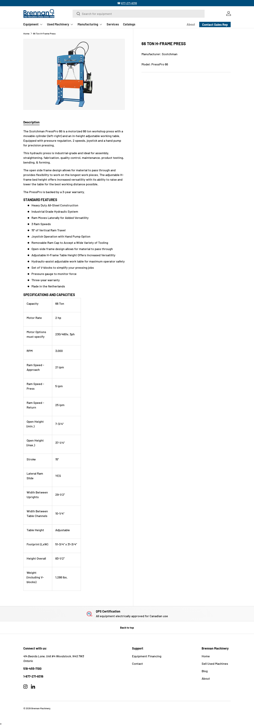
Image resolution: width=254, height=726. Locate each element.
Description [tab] (31, 122)
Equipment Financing (146, 656)
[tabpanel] (74, 360)
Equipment (31, 24)
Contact (137, 663)
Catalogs (129, 24)
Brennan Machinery (40, 708)
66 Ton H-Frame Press (44, 33)
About (191, 24)
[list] (74, 74)
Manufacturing (88, 24)
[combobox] (139, 14)
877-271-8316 (129, 3)
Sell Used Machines (215, 663)
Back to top (127, 627)
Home (26, 33)
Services (113, 24)
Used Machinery (58, 24)
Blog (205, 671)
